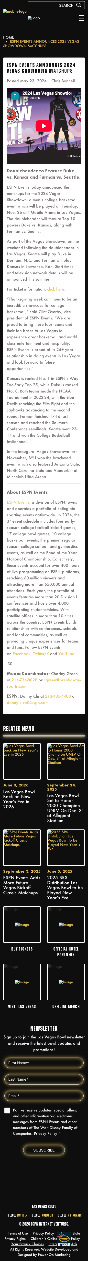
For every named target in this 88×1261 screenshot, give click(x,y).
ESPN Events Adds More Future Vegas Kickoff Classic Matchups (21, 885)
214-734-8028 (24, 679)
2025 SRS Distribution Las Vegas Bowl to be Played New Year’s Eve (65, 887)
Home (8, 37)
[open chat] (65, 1239)
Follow (17, 1215)
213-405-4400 (58, 696)
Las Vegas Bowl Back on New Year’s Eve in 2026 (19, 799)
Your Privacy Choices (27, 1244)
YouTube (66, 653)
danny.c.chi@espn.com (28, 702)
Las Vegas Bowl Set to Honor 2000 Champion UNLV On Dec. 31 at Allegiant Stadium (65, 808)
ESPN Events (18, 502)
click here (55, 289)
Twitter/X (41, 653)
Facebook (22, 653)
